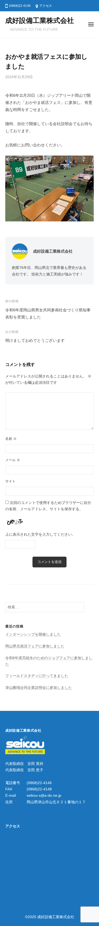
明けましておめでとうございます (35, 340)
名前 (11, 439)
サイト (10, 481)
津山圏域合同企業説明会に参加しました (38, 688)
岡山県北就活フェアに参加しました (34, 646)
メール (12, 460)
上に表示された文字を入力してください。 (40, 534)
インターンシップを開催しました (33, 634)
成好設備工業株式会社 (39, 20)
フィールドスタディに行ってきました (36, 676)
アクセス (45, 6)
